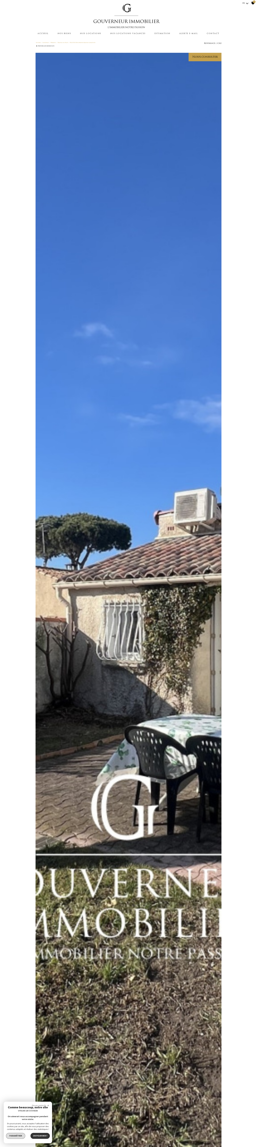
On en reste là (39, 1105)
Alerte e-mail (188, 33)
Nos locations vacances (128, 33)
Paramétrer (15, 1135)
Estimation (162, 33)
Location (46, 42)
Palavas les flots (63, 42)
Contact (213, 33)
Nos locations (90, 33)
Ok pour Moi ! (40, 1135)
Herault (53, 42)
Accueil (43, 33)
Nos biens (64, 33)
